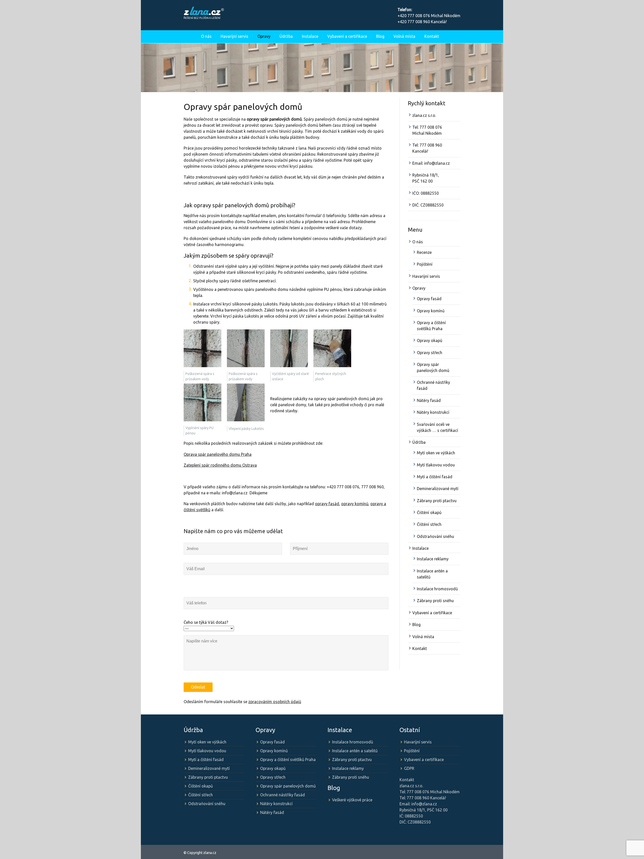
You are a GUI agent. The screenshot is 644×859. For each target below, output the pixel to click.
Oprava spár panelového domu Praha (218, 454)
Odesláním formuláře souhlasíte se (242, 701)
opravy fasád (327, 503)
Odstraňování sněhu (435, 536)
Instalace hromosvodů (437, 589)
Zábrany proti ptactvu (437, 500)
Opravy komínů (431, 310)
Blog (380, 36)
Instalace (310, 36)
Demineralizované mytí (437, 488)
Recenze (424, 252)
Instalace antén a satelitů (355, 750)
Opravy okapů (429, 340)
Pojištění (424, 264)
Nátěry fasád (429, 400)
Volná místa (404, 36)
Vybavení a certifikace (347, 36)
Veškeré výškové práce (352, 800)
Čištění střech (429, 524)
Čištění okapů (429, 512)
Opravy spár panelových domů (288, 786)
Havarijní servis (234, 36)
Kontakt (431, 36)
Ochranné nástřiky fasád (282, 795)
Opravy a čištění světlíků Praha (288, 759)
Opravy (263, 36)
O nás (206, 36)
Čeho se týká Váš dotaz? (206, 622)
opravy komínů (354, 503)
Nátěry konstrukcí (433, 412)
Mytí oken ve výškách (436, 453)
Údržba (286, 36)
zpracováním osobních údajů (274, 701)
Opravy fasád (429, 298)
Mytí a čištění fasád (434, 476)
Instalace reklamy (433, 559)
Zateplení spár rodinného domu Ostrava (220, 465)
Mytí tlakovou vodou (436, 465)
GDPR (409, 768)
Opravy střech (429, 352)
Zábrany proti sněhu (435, 600)
